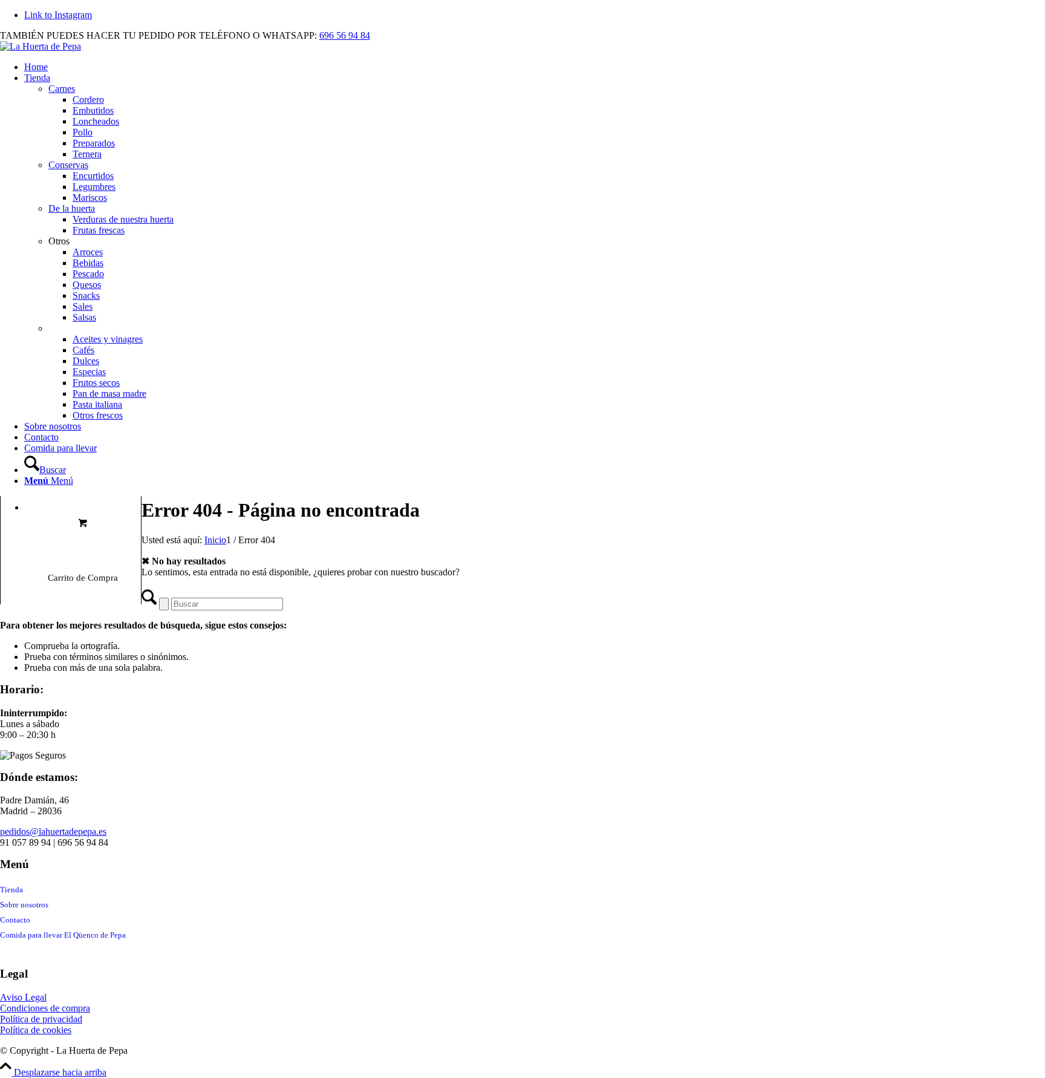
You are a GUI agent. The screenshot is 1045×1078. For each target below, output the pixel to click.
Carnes (61, 88)
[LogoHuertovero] (40, 46)
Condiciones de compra (45, 1008)
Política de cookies (35, 1030)
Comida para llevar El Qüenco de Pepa (63, 934)
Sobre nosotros (24, 904)
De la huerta (71, 208)
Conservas (68, 165)
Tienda (11, 889)
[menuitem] (534, 67)
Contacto (15, 919)
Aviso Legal (23, 997)
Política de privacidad (41, 1019)
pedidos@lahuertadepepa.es (53, 831)
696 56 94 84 (344, 35)
